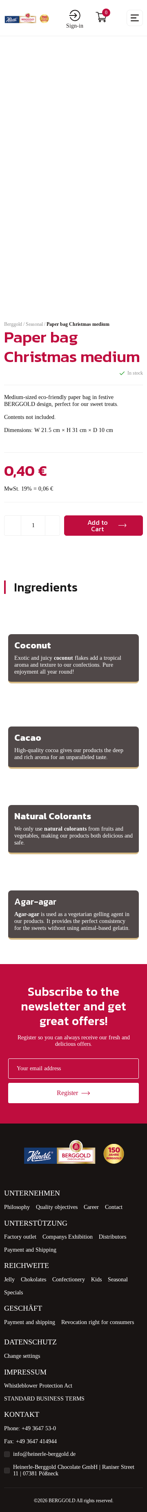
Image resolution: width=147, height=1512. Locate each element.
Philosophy (17, 1207)
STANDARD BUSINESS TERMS (44, 1399)
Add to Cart (97, 525)
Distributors (112, 1237)
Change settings (22, 1356)
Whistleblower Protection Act (38, 1386)
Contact (113, 1207)
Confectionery (68, 1279)
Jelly (9, 1279)
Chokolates (33, 1279)
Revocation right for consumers (97, 1322)
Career (91, 1207)
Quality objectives (57, 1207)
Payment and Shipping (30, 1250)
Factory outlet (20, 1237)
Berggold (13, 324)
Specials (13, 1292)
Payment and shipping (29, 1322)
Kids (96, 1279)
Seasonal (34, 324)
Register (67, 1092)
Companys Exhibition (67, 1237)
